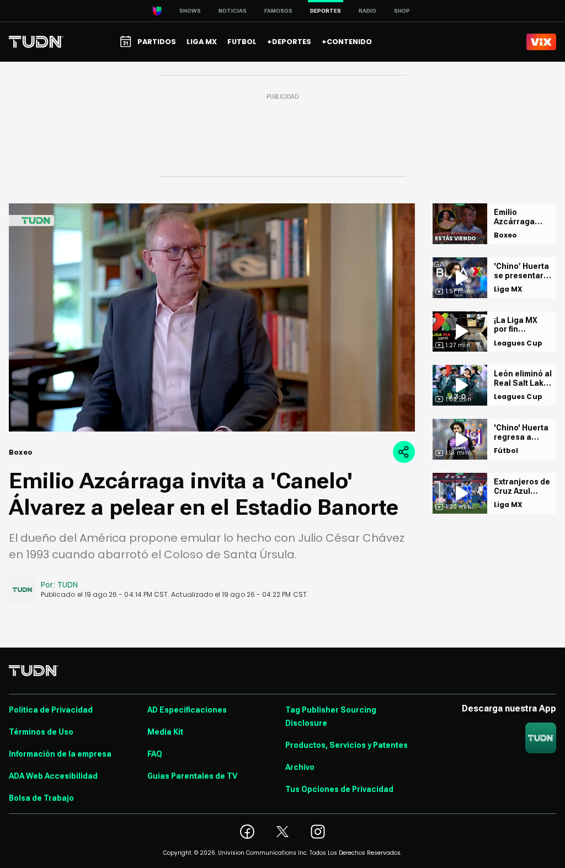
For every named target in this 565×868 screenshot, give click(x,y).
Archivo (300, 767)
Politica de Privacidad (51, 709)
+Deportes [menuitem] (289, 41)
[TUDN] (36, 42)
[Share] (404, 452)
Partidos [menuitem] (156, 41)
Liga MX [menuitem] (201, 41)
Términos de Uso (41, 731)
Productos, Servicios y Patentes (346, 745)
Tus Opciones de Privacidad (339, 789)
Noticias (232, 11)
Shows (190, 11)
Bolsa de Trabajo (41, 798)
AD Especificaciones (187, 709)
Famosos (278, 11)
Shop (402, 11)
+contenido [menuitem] (347, 41)
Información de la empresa (60, 754)
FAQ (154, 754)
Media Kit (165, 731)
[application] (212, 317)
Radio (367, 11)
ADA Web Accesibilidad (53, 776)
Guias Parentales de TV (192, 776)
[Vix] (541, 42)
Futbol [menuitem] (242, 41)
